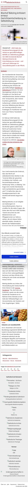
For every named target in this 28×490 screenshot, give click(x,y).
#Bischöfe (5, 358)
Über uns (3, 484)
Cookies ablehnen (14, 261)
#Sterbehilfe (18, 360)
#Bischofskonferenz (13, 358)
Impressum (13, 484)
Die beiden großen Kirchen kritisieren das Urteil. (13, 142)
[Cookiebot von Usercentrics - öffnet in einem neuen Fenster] (20, 228)
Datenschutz (21, 484)
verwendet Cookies (19, 252)
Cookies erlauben (14, 256)
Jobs (8, 484)
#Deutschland (6, 360)
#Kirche (12, 360)
